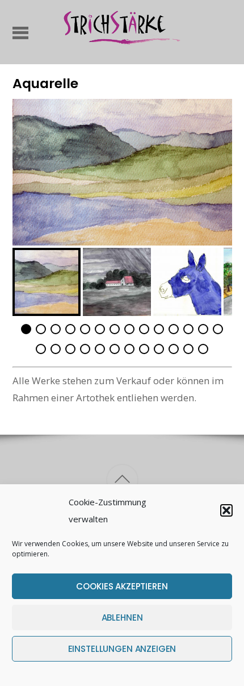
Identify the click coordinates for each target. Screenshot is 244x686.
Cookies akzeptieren (121, 586)
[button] (226, 510)
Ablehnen (122, 617)
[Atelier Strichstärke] (122, 43)
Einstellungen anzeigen (122, 649)
